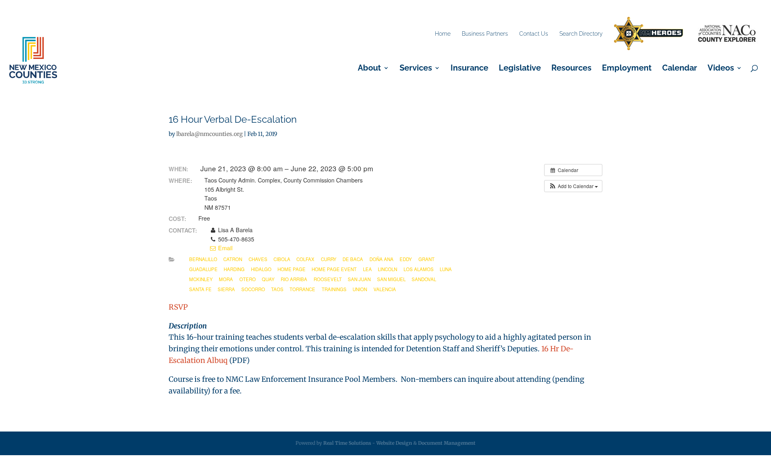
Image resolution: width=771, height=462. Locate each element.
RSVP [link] (178, 307)
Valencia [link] (384, 289)
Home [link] (443, 33)
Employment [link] (627, 69)
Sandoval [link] (424, 279)
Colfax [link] (305, 259)
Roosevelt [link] (328, 279)
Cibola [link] (281, 259)
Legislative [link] (520, 69)
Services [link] (416, 69)
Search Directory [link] (581, 33)
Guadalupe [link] (203, 269)
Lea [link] (367, 269)
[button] (573, 186)
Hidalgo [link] (261, 269)
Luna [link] (446, 269)
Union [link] (360, 289)
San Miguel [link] (391, 279)
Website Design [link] (394, 443)
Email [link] (224, 248)
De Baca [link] (353, 259)
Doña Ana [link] (381, 259)
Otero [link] (247, 279)
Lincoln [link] (387, 269)
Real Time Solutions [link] (347, 443)
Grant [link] (426, 259)
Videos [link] (721, 69)
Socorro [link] (253, 289)
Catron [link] (232, 259)
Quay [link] (268, 279)
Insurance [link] (469, 69)
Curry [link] (329, 259)
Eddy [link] (406, 259)
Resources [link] (571, 69)
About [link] (369, 69)
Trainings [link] (334, 289)
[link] (648, 34)
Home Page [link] (291, 269)
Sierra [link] (226, 289)
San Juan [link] (359, 279)
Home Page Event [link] (334, 269)
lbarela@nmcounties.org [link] (209, 134)
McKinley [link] (201, 279)
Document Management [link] (446, 443)
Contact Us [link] (533, 33)
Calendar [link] (679, 69)
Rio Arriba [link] (294, 279)
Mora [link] (226, 279)
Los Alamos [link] (419, 269)
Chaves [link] (258, 259)
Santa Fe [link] (200, 289)
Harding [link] (234, 269)
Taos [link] (277, 289)
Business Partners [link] (485, 33)
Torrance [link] (302, 289)
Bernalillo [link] (203, 259)
